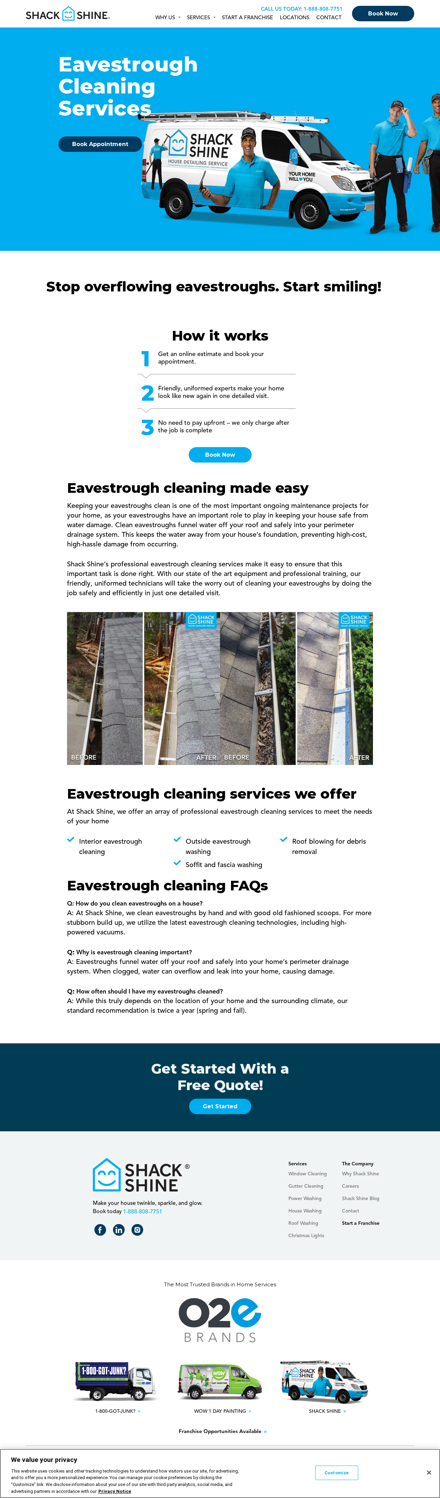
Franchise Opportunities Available (220, 1431)
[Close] (429, 1472)
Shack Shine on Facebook (101, 1231)
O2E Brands (220, 1320)
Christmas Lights (306, 1235)
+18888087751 (322, 9)
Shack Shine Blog (361, 1198)
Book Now (383, 13)
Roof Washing (303, 1223)
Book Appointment (100, 144)
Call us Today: (281, 9)
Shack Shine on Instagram (138, 1231)
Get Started (220, 1106)
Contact (329, 18)
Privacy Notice (114, 1491)
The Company (357, 1164)
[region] (220, 1473)
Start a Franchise (247, 18)
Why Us (165, 18)
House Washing (305, 1211)
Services (198, 18)
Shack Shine (68, 13)
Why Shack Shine (360, 1174)
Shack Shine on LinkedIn (120, 1231)
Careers (350, 1186)
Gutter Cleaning (305, 1186)
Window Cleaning (307, 1174)
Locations (294, 18)
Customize (336, 1472)
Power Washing (305, 1198)
